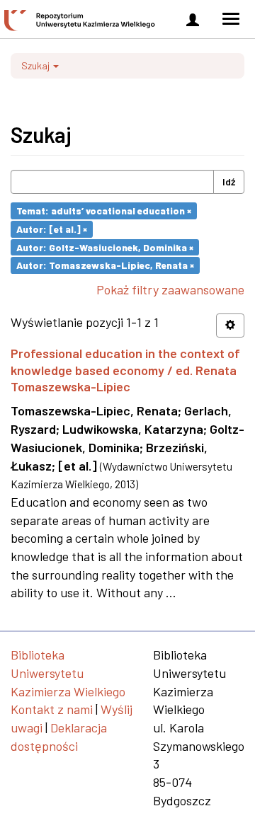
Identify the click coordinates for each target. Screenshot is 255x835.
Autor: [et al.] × (51, 229)
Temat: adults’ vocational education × (103, 211)
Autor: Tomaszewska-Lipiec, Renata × (105, 265)
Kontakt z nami (52, 709)
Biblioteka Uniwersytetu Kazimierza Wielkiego (68, 672)
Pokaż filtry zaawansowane (170, 289)
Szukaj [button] (36, 65)
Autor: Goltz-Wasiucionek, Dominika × (104, 247)
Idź (228, 181)
